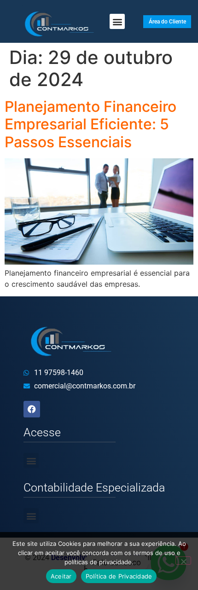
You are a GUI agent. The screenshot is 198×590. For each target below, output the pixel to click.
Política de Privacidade (119, 576)
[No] (183, 560)
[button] (117, 21)
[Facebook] (31, 409)
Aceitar (61, 576)
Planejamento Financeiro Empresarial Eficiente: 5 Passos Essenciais (90, 124)
